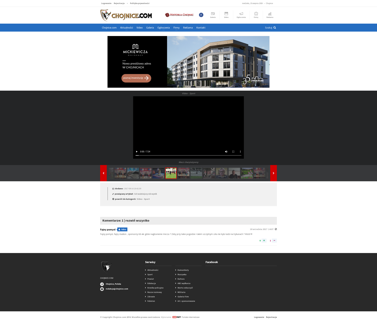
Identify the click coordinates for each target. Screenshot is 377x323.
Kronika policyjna (155, 287)
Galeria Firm (183, 296)
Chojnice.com (109, 27)
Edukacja (151, 283)
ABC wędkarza (184, 283)
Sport (150, 274)
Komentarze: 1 (112, 220)
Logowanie (106, 3)
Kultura (181, 279)
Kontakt (200, 27)
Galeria (150, 27)
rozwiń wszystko (137, 220)
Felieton (151, 301)
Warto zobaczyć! (185, 287)
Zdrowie (151, 296)
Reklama (188, 27)
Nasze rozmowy (154, 292)
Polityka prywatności (139, 3)
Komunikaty (183, 270)
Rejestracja (119, 3)
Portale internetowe (191, 317)
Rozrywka (182, 274)
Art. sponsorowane (186, 301)
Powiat (150, 279)
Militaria (181, 292)
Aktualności (152, 270)
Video (140, 27)
